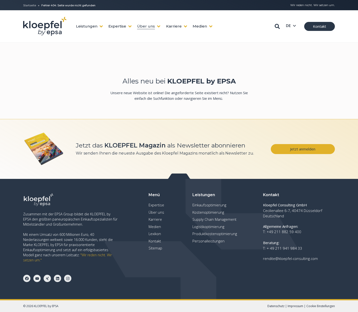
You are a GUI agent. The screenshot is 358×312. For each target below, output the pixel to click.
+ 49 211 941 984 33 (284, 248)
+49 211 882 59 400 (284, 231)
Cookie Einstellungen (320, 306)
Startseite (29, 5)
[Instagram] (67, 278)
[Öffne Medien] (210, 26)
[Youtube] (37, 278)
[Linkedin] (57, 278)
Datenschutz (275, 306)
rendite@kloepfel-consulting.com (290, 258)
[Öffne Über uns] (158, 26)
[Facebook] (26, 278)
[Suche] (277, 26)
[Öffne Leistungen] (101, 26)
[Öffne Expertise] (129, 26)
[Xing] (47, 278)
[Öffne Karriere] (185, 26)
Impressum (295, 306)
